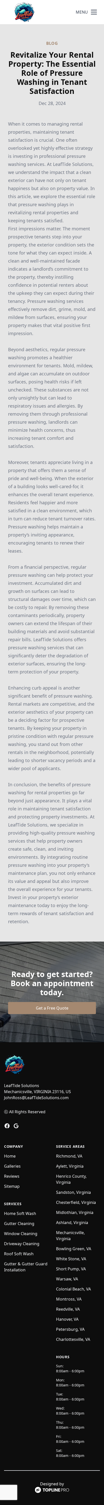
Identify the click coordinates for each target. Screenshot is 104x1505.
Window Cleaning (20, 1233)
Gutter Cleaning (19, 1223)
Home (10, 1156)
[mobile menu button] (94, 12)
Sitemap (12, 1186)
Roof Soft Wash (19, 1254)
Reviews (11, 1176)
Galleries (12, 1166)
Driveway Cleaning (21, 1243)
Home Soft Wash (20, 1213)
